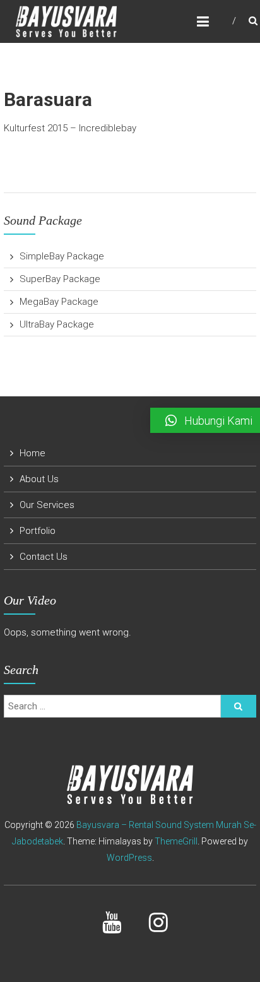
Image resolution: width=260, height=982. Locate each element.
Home (32, 453)
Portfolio (38, 530)
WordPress (129, 858)
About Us (39, 479)
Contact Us (44, 556)
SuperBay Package (60, 279)
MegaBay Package (59, 301)
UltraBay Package (57, 324)
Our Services (47, 505)
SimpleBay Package (62, 256)
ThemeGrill (176, 841)
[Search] (238, 706)
